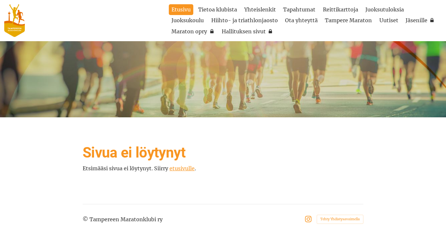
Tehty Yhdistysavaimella (340, 219)
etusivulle (182, 168)
